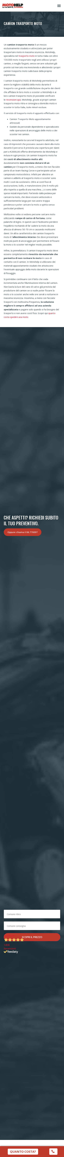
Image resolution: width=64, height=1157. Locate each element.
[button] (59, 6)
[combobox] (32, 914)
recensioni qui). (13, 99)
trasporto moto (27, 55)
